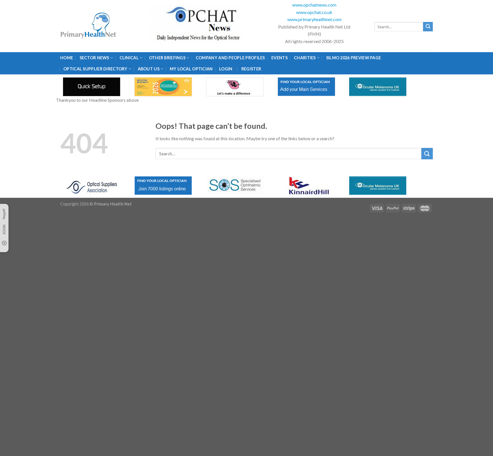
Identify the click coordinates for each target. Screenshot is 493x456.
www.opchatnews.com (314, 4)
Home (66, 57)
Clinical (129, 57)
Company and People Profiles (230, 57)
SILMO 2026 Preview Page (354, 57)
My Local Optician (191, 68)
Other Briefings (167, 57)
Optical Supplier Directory (95, 68)
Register (251, 68)
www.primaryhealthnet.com (314, 19)
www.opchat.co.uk (314, 12)
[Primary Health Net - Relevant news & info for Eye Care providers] (88, 26)
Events (279, 57)
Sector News (94, 57)
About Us (148, 68)
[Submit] (428, 27)
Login (225, 68)
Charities (305, 57)
